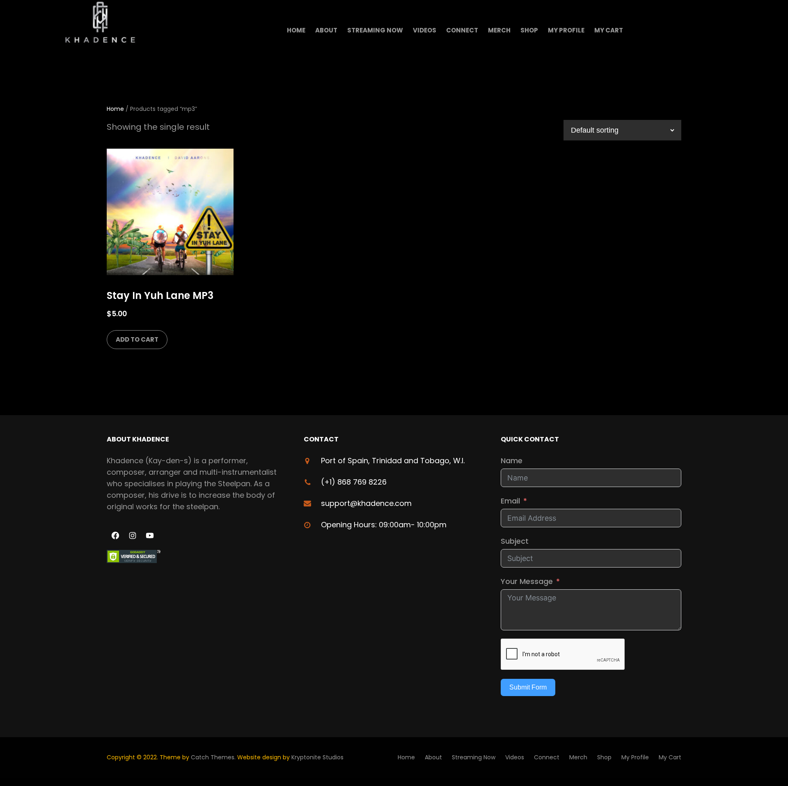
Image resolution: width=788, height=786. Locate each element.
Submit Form (528, 687)
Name (511, 460)
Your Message (527, 581)
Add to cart (137, 339)
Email (510, 501)
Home (115, 109)
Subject (515, 541)
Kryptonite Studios (317, 757)
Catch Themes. (214, 757)
